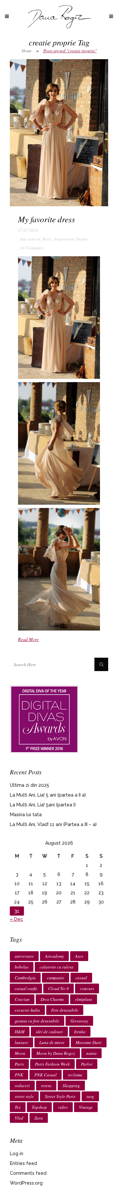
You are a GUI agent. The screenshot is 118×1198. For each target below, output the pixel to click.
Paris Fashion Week (52, 1064)
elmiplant (83, 999)
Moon (20, 1053)
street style (24, 1096)
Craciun (22, 999)
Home (27, 51)
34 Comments (32, 248)
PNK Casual (45, 1075)
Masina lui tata (26, 814)
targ (90, 1096)
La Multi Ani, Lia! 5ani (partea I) (43, 804)
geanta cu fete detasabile (37, 1021)
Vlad (19, 1118)
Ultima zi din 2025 (29, 785)
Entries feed (23, 1163)
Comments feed (28, 1173)
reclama (75, 1075)
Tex (18, 1107)
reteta (46, 1085)
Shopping (71, 1085)
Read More (28, 639)
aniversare (24, 956)
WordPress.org (26, 1183)
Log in (16, 1153)
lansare (21, 1042)
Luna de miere (52, 1042)
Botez (47, 239)
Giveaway (79, 1021)
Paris (19, 1064)
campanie (55, 978)
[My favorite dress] (59, 132)
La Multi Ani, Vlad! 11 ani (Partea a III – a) (53, 824)
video (63, 1107)
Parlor (86, 1064)
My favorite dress (46, 219)
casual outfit (26, 988)
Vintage (86, 1107)
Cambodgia (25, 978)
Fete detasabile (64, 1010)
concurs (87, 988)
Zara (38, 1118)
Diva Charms (52, 999)
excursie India (27, 1010)
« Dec (16, 919)
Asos (79, 956)
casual (81, 978)
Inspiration (64, 239)
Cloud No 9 (58, 988)
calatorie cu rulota (56, 967)
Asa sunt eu (30, 239)
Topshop (39, 1107)
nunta (91, 1053)
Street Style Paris (60, 1096)
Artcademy (54, 956)
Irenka (80, 1032)
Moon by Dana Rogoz (55, 1053)
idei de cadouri (49, 1032)
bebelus (22, 967)
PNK (19, 1075)
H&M (20, 1032)
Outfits (82, 239)
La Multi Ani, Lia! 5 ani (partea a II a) (48, 795)
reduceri (22, 1085)
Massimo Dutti (89, 1042)
